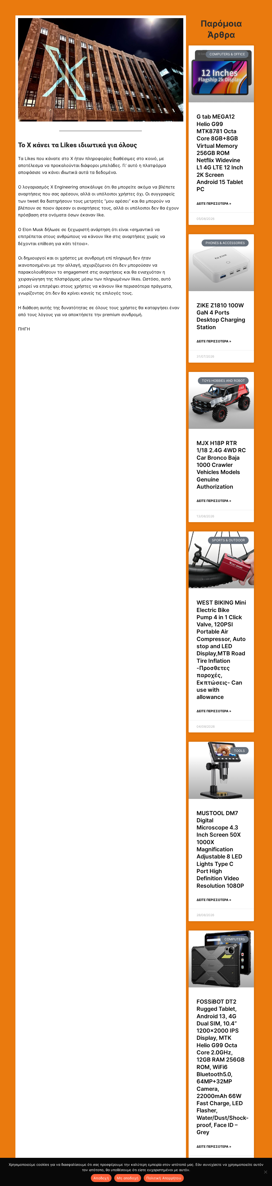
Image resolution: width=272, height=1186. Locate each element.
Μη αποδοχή (128, 1178)
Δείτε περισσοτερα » (214, 204)
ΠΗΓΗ (24, 329)
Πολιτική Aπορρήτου (163, 1178)
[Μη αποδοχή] (265, 1172)
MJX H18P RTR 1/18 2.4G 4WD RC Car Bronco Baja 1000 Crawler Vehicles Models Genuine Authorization (221, 465)
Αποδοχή (101, 1178)
